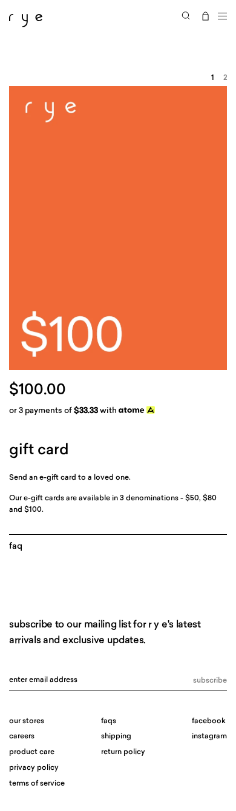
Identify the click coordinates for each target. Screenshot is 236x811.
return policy (123, 752)
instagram (209, 736)
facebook (209, 721)
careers (21, 736)
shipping (116, 736)
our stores (26, 721)
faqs (108, 721)
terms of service (37, 783)
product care (31, 752)
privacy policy (34, 768)
